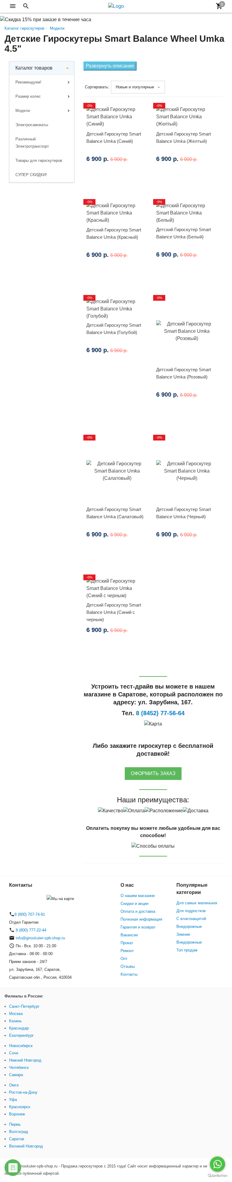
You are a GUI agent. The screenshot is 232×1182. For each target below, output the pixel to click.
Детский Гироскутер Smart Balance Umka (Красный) (113, 233)
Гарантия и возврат (138, 927)
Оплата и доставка (138, 911)
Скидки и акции (134, 903)
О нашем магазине (138, 895)
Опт (124, 958)
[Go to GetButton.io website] (217, 1176)
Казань (15, 1021)
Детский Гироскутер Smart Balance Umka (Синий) (113, 137)
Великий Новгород (26, 1146)
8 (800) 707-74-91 (29, 914)
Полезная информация (141, 919)
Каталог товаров (34, 67)
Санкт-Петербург (24, 1006)
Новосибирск (21, 1045)
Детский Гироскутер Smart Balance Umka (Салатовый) (114, 513)
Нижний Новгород (25, 1060)
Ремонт (127, 950)
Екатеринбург (21, 1035)
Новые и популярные (135, 87)
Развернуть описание (110, 65)
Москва (16, 1013)
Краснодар (19, 1028)
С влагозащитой (191, 918)
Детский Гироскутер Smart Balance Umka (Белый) (183, 233)
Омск (14, 1085)
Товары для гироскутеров (38, 160)
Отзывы (128, 966)
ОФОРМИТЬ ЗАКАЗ (153, 773)
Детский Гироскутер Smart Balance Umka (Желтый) (183, 137)
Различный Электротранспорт (32, 143)
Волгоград (18, 1131)
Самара (16, 1074)
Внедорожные (189, 926)
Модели (22, 110)
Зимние (183, 934)
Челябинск (19, 1067)
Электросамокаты (31, 125)
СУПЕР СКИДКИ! (31, 174)
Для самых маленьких (197, 903)
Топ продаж (187, 950)
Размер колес (28, 96)
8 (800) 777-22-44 (30, 930)
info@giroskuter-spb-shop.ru (40, 938)
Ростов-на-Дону (23, 1092)
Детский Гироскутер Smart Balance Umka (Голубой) (113, 329)
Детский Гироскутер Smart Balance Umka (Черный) (183, 513)
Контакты (129, 974)
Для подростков (191, 911)
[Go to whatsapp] (217, 1164)
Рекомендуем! (28, 82)
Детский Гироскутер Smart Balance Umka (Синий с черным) (113, 612)
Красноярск (19, 1107)
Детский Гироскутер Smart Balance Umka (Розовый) (183, 373)
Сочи (13, 1053)
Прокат (127, 943)
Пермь (15, 1124)
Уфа (13, 1099)
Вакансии (129, 935)
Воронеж (17, 1114)
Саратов (16, 1139)
